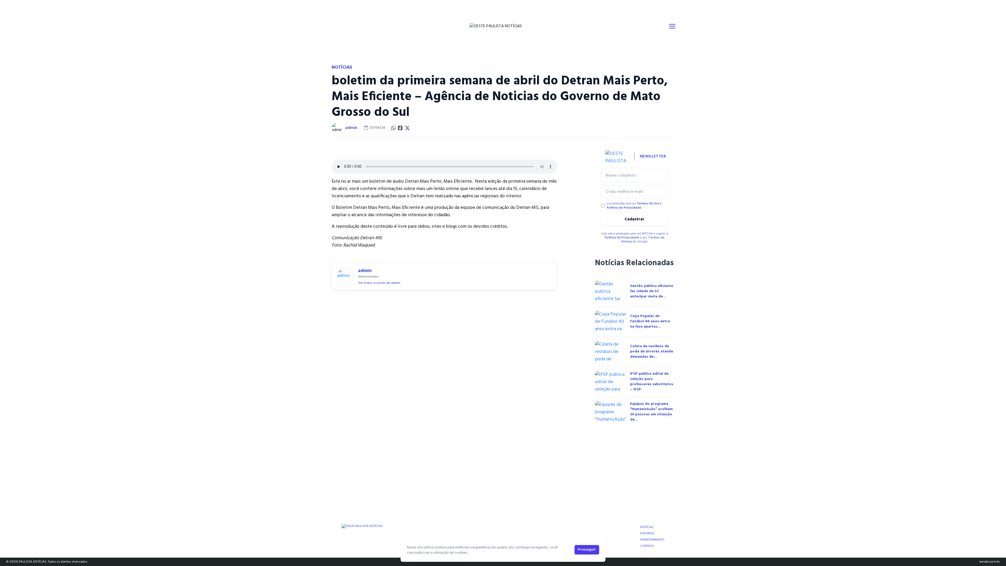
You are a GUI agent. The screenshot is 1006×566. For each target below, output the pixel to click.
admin (351, 128)
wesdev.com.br (989, 561)
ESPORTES (647, 533)
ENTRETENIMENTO (652, 539)
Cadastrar (634, 219)
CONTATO (647, 546)
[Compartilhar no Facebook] (400, 128)
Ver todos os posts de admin (379, 283)
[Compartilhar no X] (407, 128)
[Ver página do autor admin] (337, 128)
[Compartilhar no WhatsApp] (393, 128)
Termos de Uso (648, 203)
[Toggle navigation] (672, 26)
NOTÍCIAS (647, 527)
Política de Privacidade (624, 207)
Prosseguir (587, 550)
